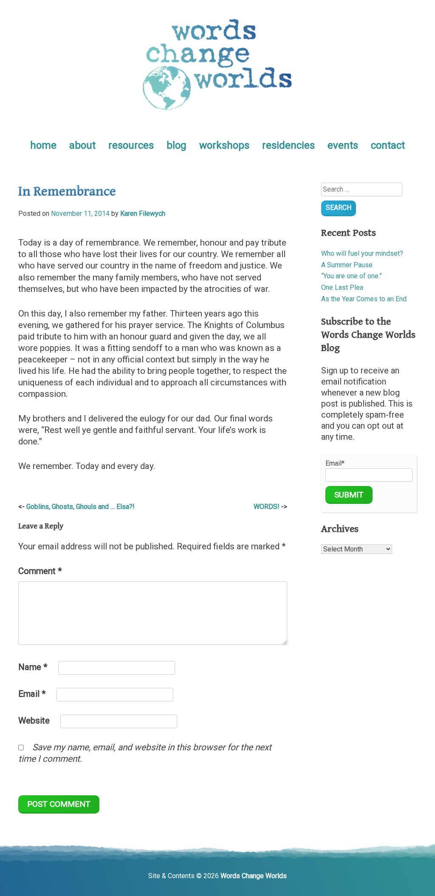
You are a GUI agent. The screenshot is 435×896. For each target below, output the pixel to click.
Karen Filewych (142, 213)
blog (176, 145)
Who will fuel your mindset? (362, 253)
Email (32, 694)
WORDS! (267, 507)
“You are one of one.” (351, 276)
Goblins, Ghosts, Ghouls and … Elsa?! (80, 507)
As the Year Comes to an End (364, 299)
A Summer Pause (347, 265)
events (343, 145)
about (82, 145)
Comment (40, 571)
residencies (288, 145)
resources (131, 145)
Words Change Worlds (253, 876)
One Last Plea (342, 287)
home (43, 145)
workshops (224, 145)
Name (33, 667)
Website (34, 720)
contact (388, 145)
